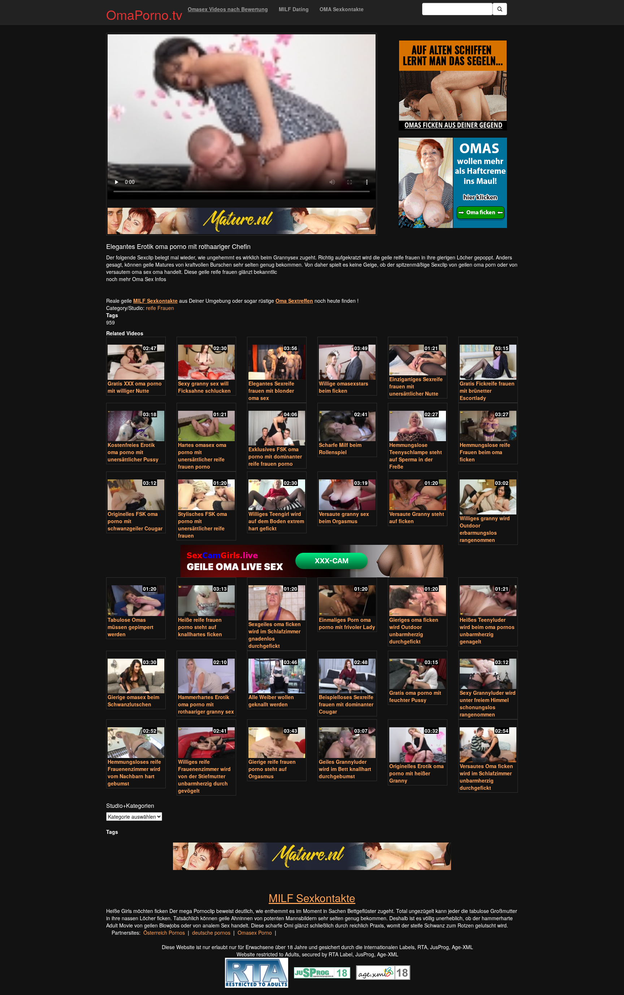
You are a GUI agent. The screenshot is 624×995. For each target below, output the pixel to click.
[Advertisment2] (453, 183)
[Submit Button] (500, 9)
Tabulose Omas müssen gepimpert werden (130, 627)
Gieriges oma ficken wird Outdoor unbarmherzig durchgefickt (413, 630)
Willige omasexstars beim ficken (343, 387)
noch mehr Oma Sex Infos (136, 279)
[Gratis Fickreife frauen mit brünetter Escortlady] (488, 359)
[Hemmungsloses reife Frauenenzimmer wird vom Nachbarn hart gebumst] (136, 739)
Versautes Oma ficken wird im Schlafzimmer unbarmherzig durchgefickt (486, 776)
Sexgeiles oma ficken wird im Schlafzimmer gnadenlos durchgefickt (274, 634)
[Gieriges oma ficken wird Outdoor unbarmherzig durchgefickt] (417, 597)
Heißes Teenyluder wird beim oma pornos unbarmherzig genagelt (487, 630)
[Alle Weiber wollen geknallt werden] (276, 673)
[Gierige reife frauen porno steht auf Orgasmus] (276, 739)
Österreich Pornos (164, 932)
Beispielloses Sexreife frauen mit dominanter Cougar (346, 704)
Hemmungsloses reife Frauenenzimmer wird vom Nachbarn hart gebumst (134, 772)
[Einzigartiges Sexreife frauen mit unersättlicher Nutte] (417, 356)
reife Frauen (160, 307)
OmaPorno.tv (144, 14)
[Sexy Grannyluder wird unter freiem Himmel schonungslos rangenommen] (488, 670)
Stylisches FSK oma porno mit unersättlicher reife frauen (202, 524)
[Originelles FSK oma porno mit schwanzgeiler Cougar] (136, 491)
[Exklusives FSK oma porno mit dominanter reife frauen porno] (276, 425)
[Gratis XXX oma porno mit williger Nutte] (136, 359)
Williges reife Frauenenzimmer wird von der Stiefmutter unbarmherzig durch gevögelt (204, 776)
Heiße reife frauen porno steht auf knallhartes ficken (200, 627)
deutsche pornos (211, 932)
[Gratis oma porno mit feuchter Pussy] (417, 670)
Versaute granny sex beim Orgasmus (344, 517)
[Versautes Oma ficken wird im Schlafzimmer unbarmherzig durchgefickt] (488, 741)
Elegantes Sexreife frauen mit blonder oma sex (271, 390)
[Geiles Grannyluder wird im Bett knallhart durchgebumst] (347, 739)
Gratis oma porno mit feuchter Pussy (415, 696)
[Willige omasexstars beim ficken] (347, 359)
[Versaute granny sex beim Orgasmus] (347, 491)
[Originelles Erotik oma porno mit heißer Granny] (417, 741)
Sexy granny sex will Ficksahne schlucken (204, 387)
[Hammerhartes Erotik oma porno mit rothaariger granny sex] (206, 673)
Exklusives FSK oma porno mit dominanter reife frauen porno (275, 456)
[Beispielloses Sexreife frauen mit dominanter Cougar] (347, 673)
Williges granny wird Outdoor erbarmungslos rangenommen (485, 528)
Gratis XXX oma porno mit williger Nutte (135, 387)
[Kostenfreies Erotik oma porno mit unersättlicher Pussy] (136, 422)
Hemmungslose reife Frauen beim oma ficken (485, 452)
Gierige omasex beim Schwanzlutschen (133, 700)
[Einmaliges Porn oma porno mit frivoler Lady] (347, 597)
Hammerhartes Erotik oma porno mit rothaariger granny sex (206, 704)
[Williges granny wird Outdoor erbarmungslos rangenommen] (488, 493)
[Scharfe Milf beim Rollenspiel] (347, 422)
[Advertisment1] (453, 85)
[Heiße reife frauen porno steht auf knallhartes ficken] (206, 597)
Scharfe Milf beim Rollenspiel (340, 448)
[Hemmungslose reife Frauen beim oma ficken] (488, 422)
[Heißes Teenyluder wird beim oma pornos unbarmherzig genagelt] (488, 597)
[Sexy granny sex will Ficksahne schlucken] (206, 359)
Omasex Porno (255, 932)
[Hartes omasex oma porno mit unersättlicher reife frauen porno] (206, 422)
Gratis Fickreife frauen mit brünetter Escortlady (487, 390)
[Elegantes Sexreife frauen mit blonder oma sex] (276, 359)
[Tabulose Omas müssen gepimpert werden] (136, 597)
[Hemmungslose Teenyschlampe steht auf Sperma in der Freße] (417, 422)
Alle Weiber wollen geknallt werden (271, 700)
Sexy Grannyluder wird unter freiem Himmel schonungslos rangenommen (488, 703)
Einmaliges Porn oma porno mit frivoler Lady (347, 623)
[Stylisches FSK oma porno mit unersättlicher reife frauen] (206, 491)
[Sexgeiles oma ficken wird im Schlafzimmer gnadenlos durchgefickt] (276, 599)
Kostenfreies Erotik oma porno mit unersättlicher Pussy (133, 452)
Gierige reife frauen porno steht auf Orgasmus (272, 769)
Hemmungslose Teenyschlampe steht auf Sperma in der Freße (415, 455)
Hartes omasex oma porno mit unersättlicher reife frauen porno (202, 455)
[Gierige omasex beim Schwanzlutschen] (136, 673)
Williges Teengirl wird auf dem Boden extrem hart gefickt (276, 521)
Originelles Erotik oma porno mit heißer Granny (416, 773)
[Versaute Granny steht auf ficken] (417, 491)
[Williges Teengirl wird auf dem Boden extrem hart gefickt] (276, 491)
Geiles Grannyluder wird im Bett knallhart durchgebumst (345, 769)
